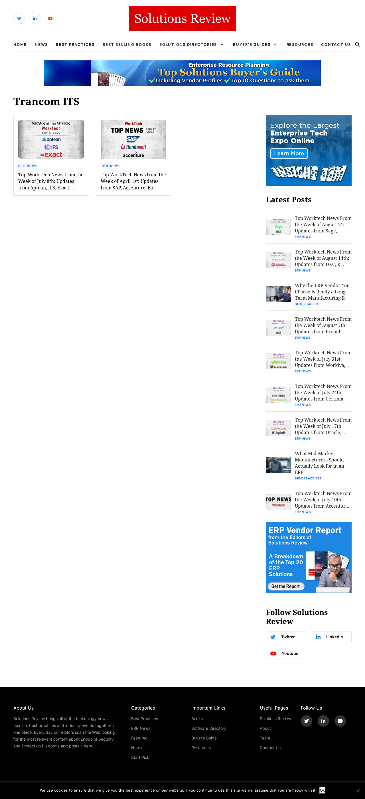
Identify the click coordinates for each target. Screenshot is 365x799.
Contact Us (336, 44)
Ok (322, 790)
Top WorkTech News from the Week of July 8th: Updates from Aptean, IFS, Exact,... (51, 181)
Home (20, 44)
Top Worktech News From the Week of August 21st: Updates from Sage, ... (323, 224)
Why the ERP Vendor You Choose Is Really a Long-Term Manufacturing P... (322, 291)
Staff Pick (140, 757)
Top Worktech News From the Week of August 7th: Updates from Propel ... (323, 325)
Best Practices (75, 44)
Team (265, 738)
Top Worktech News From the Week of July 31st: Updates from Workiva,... (323, 359)
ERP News (28, 165)
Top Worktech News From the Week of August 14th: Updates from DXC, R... (323, 258)
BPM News (111, 165)
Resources (300, 44)
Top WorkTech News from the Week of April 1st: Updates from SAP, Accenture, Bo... (133, 181)
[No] (358, 791)
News (41, 44)
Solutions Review (275, 718)
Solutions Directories (188, 44)
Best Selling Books (127, 44)
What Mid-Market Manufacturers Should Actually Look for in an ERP (319, 462)
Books (197, 718)
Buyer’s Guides (252, 44)
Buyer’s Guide (204, 738)
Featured (139, 738)
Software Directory (208, 728)
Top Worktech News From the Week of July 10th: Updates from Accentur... (323, 499)
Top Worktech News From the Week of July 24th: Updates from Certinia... (323, 392)
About (265, 728)
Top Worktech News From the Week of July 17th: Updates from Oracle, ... (323, 426)
